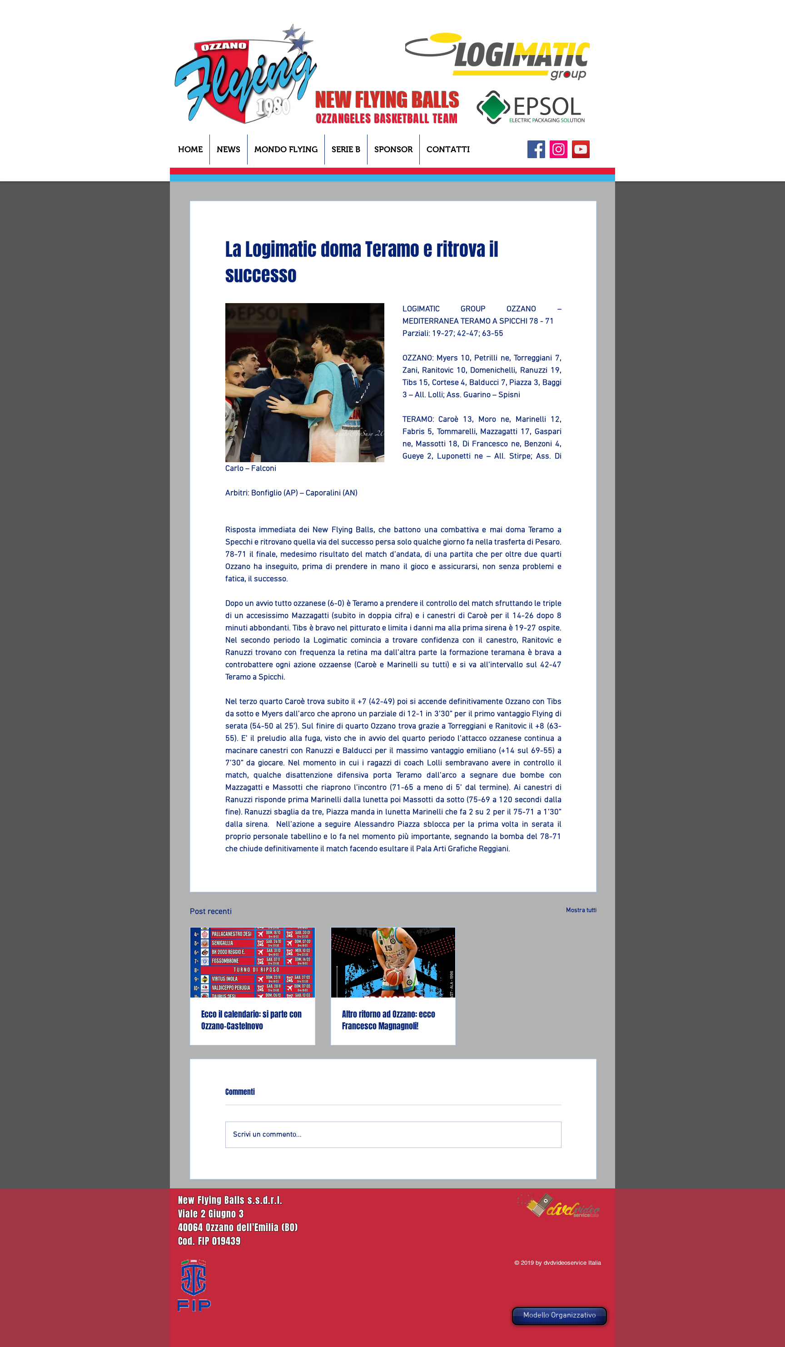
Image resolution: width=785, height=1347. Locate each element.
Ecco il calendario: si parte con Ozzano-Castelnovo (251, 1020)
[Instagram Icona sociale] (558, 149)
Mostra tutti (581, 910)
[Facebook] (536, 149)
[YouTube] (581, 149)
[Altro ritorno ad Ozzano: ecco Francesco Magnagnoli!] (393, 963)
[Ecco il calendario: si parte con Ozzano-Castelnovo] (252, 963)
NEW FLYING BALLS (387, 99)
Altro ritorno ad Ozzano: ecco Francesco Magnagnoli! (388, 1020)
